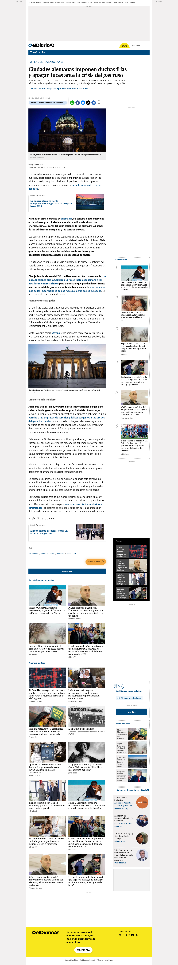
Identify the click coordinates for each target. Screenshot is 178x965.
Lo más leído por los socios (41, 580)
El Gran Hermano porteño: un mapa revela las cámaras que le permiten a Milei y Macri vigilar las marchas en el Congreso (47, 694)
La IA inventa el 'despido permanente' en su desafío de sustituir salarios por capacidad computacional (84, 694)
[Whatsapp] (72, 102)
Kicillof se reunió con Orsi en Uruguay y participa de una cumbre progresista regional (47, 805)
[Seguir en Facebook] (123, 935)
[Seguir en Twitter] (120, 935)
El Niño (126, 2)
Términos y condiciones (105, 960)
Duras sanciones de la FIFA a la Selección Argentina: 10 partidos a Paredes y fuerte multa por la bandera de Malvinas (134, 445)
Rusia (69, 553)
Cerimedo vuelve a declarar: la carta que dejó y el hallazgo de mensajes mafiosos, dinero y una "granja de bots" (134, 381)
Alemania (60, 553)
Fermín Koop (34, 737)
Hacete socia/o (124, 46)
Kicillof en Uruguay (71, 2)
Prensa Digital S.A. (71, 960)
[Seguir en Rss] (137, 935)
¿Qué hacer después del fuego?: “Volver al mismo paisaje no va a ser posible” (122, 762)
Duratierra (132, 2)
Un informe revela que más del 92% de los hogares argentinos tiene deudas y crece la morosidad (47, 841)
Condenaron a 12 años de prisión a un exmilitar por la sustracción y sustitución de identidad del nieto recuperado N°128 (85, 650)
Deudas (90, 2)
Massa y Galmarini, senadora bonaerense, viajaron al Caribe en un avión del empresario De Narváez (47, 610)
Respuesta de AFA (107, 2)
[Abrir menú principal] (148, 45)
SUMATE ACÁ (83, 950)
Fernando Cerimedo (48, 2)
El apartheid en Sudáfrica (81, 728)
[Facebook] (77, 102)
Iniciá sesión (136, 46)
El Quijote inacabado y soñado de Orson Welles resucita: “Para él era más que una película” (85, 767)
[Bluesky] (83, 102)
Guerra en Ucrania (47, 553)
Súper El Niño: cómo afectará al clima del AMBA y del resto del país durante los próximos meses (46, 649)
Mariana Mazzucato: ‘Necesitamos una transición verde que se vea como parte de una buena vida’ (46, 731)
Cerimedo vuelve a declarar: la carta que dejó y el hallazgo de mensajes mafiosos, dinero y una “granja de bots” (86, 880)
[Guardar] (99, 102)
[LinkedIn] (93, 102)
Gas (75, 553)
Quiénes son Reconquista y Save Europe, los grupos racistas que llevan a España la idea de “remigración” (45, 768)
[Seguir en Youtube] (132, 935)
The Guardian (38, 52)
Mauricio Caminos (74, 619)
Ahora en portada (37, 663)
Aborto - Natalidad (118, 2)
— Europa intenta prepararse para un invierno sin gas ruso (58, 88)
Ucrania (56, 332)
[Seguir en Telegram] (126, 935)
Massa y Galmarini (81, 2)
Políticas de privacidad (87, 960)
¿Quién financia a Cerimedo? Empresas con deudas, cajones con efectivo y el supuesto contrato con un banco (85, 611)
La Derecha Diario (60, 2)
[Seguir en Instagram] (129, 935)
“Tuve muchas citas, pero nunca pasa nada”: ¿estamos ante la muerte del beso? (133, 315)
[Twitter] (88, 102)
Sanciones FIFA (97, 2)
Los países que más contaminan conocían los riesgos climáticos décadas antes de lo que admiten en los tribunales (121, 775)
